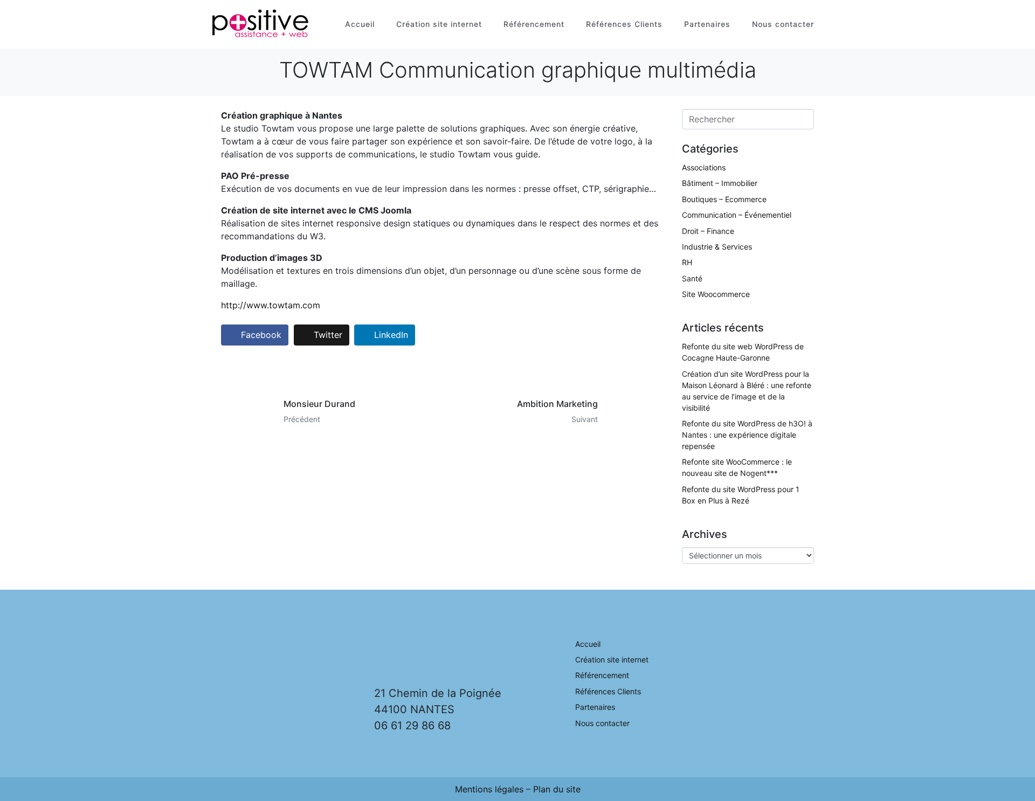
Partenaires (707, 24)
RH (687, 262)
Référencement (533, 24)
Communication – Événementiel (736, 214)
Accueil (360, 24)
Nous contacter (783, 24)
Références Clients (624, 24)
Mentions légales (489, 789)
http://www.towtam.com (270, 305)
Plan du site (557, 789)
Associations (704, 167)
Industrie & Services (717, 246)
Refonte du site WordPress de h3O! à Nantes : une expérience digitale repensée (747, 435)
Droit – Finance (708, 231)
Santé (692, 278)
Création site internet (439, 24)
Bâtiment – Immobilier (719, 183)
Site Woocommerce (716, 294)
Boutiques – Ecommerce (724, 199)
